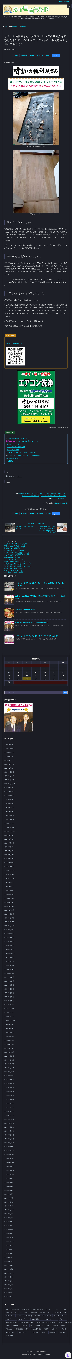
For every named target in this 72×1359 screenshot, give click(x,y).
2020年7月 (9, 1032)
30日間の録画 (15, 1309)
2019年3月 (9, 1095)
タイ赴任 (42, 1312)
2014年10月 (9, 1273)
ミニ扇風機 (35, 1319)
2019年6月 (9, 1083)
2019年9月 (9, 1072)
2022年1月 (9, 961)
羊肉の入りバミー (24, 1332)
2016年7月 (8, 1222)
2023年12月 (9, 870)
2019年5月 (9, 1087)
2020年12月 (9, 1012)
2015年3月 (8, 1261)
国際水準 (24, 1325)
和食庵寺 (15, 1325)
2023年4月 (9, 902)
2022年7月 (9, 937)
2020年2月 (9, 1052)
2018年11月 (9, 1111)
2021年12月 (9, 965)
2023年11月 (9, 874)
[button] (68, 1355)
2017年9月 (9, 1166)
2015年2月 (8, 1265)
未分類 (47, 493)
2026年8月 (9, 744)
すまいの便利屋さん (38, 493)
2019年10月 (9, 1068)
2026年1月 (9, 772)
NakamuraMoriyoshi (60, 503)
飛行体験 (62, 1332)
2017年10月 (9, 1162)
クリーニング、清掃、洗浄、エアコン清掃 (53, 496)
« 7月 (20, 685)
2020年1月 (9, 1056)
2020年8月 (9, 1028)
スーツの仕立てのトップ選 (12, 565)
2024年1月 (9, 866)
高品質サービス (10, 1335)
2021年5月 (9, 993)
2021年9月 (9, 977)
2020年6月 (9, 1036)
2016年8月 (8, 1218)
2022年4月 (9, 949)
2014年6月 (8, 1281)
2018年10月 (9, 1115)
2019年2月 (9, 1099)
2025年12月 (9, 776)
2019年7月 (9, 1079)
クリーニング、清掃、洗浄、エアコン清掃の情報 (23, 455)
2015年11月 (8, 1245)
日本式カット (10, 1329)
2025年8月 (9, 791)
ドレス (50, 1312)
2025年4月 (9, 807)
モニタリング (49, 1319)
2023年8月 (9, 886)
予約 (61, 1319)
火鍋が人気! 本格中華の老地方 (25, 609)
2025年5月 (9, 803)
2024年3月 (9, 859)
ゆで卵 (48, 1309)
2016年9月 (8, 1214)
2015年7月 (8, 1253)
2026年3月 (9, 764)
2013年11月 (8, 1296)
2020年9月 (9, 1024)
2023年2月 (9, 910)
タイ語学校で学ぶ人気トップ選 (14, 547)
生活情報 (27, 493)
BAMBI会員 (25, 1309)
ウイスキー (56, 1309)
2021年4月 (9, 997)
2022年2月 (9, 957)
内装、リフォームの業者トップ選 (14, 545)
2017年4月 (8, 1186)
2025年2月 (9, 815)
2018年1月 (9, 1151)
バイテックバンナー (60, 1312)
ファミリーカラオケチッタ (43, 1316)
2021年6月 (9, 989)
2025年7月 (9, 795)
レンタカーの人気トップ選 (13, 568)
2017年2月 (8, 1194)
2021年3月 (9, 1001)
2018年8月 (9, 1123)
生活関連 (14, 26)
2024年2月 (9, 863)
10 (9, 672)
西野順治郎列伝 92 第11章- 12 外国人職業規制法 (31, 623)
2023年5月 (9, 898)
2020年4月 (9, 1044)
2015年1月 (8, 1269)
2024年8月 (9, 839)
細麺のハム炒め (10, 1332)
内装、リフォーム (13, 444)
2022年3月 (9, 953)
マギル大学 (22, 1319)
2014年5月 (8, 1285)
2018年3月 (9, 1143)
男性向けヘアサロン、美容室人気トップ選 (17, 563)
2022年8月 (9, 934)
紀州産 (64, 1329)
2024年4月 (9, 855)
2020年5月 (9, 1040)
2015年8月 (8, 1249)
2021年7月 (9, 985)
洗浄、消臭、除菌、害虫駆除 (30, 496)
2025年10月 (9, 784)
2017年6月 (8, 1178)
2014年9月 (8, 1277)
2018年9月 (9, 1119)
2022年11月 (9, 922)
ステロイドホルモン (11, 1312)
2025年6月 (9, 799)
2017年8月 (9, 1170)
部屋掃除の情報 (12, 458)
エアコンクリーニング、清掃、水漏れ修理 (21, 453)
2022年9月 (9, 930)
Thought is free (46, 1354)
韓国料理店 (53, 1332)
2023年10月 (9, 878)
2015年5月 (8, 1257)
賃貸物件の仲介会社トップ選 (14, 550)
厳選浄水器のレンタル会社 (12, 557)
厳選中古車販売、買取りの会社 (13, 570)
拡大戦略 (55, 1325)
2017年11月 (9, 1158)
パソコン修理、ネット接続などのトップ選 (17, 566)
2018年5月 (9, 1135)
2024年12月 (9, 823)
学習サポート (39, 1325)
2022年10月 (9, 926)
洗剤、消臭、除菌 (13, 450)
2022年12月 (9, 918)
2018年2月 (9, 1147)
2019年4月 (9, 1091)
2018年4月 (9, 1139)
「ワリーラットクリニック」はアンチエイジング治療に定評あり (36, 636)
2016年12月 (9, 1202)
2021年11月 (9, 969)
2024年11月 (9, 827)
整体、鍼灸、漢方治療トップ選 (13, 572)
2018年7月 (9, 1127)
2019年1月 (9, 1103)
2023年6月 (9, 894)
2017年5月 (8, 1182)
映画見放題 (19, 1329)
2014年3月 (8, 1293)
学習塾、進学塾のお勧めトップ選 (14, 561)
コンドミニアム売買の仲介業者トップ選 (17, 552)
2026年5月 (8, 756)
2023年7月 (9, 890)
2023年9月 (9, 882)
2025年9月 (9, 788)
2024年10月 (9, 831)
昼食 (26, 1329)
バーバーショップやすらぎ (24, 1316)
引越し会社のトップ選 (11, 556)
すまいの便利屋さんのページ (28, 441)
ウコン (64, 1309)
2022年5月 (9, 945)
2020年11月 (9, 1016)
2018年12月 (9, 1107)
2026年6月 (9, 752)
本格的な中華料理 (36, 1329)
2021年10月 (9, 973)
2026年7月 (9, 748)
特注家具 (46, 1329)
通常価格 (35, 1332)
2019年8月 (9, 1076)
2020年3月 (9, 1048)
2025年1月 (9, 819)
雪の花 (44, 1332)
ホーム (6, 26)
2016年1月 (8, 1237)
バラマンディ (10, 1316)
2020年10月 (9, 1020)
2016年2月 (8, 1233)
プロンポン (9, 1319)
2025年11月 (9, 780)
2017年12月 (9, 1154)
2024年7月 (9, 843)
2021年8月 (9, 981)
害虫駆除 (23, 26)
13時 (7, 1309)
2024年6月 (9, 847)
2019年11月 (9, 1064)
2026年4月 (8, 760)
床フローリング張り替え (58, 498)
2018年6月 (9, 1131)
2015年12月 (9, 1241)
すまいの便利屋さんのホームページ (19, 438)
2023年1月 (9, 914)
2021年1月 (9, 1008)
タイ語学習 (34, 1312)
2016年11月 (8, 1206)
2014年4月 (8, 1289)
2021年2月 (9, 1005)
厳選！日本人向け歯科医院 (12, 548)
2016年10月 (9, 1210)
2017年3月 (8, 1190)
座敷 (48, 1325)
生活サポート (56, 1329)
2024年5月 (9, 851)
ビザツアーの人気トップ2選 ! (14, 559)
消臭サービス (61, 493)
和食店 (8, 1325)
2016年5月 (8, 1225)
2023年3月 (9, 906)
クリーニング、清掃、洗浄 (16, 447)
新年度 (63, 1325)
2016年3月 (8, 1229)
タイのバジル (24, 1312)
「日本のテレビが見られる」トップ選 (16, 543)
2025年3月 (9, 811)
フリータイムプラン (60, 1316)
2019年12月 (9, 1060)
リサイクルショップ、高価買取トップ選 (16, 554)
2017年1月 (8, 1198)
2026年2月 (8, 768)
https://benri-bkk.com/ (14, 343)
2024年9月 (9, 835)
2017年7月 (9, 1174)
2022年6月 (9, 941)
